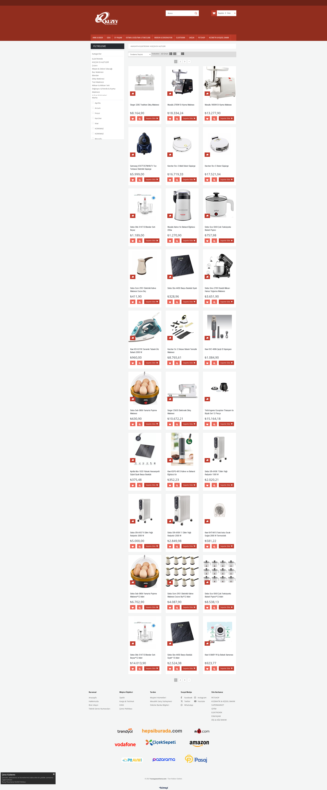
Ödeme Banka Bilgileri (159, 705)
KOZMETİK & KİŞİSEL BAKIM (219, 38)
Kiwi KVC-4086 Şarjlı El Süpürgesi (218, 349)
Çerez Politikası (125, 709)
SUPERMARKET (217, 705)
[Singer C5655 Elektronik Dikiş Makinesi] (182, 388)
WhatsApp (188, 705)
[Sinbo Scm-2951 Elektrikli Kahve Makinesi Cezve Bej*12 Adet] (182, 571)
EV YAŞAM (118, 38)
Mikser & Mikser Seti (101, 85)
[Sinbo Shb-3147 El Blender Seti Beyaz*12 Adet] (144, 632)
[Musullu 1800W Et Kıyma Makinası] (219, 82)
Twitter (187, 701)
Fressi (97, 113)
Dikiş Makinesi (98, 79)
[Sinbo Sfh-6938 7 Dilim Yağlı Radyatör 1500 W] (219, 449)
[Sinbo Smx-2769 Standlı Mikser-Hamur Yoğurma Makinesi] (219, 265)
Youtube (201, 701)
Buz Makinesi (97, 72)
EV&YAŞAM (216, 716)
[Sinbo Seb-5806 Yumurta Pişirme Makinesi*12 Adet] (144, 571)
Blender (95, 75)
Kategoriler (97, 54)
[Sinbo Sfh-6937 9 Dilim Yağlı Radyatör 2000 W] (144, 510)
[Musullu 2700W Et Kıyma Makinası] (182, 82)
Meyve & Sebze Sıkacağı (102, 69)
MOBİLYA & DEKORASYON (163, 38)
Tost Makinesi (98, 82)
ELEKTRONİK (180, 38)
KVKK (121, 705)
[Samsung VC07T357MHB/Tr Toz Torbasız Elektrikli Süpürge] (144, 143)
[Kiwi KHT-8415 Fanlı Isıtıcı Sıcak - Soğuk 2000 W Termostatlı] (219, 510)
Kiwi (96, 123)
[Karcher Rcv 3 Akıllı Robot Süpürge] (182, 143)
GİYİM (213, 709)
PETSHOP (201, 38)
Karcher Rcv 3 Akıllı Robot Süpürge (181, 166)
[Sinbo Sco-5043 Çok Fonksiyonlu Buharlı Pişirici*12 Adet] (219, 571)
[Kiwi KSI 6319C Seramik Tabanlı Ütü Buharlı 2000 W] (144, 327)
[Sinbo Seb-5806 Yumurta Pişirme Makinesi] (144, 388)
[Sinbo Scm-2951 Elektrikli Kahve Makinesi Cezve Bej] (144, 265)
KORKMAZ (99, 128)
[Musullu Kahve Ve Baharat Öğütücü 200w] (182, 204)
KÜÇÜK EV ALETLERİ (100, 62)
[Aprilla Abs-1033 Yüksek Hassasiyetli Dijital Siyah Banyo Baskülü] (144, 449)
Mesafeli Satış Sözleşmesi (161, 701)
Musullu (98, 139)
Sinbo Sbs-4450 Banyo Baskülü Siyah (182, 288)
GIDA (108, 38)
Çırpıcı (95, 65)
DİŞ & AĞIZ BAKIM (219, 720)
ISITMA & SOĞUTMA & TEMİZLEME (138, 38)
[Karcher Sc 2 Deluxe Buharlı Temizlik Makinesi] (182, 327)
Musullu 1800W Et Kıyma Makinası (218, 105)
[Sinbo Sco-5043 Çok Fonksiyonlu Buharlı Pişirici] (219, 204)
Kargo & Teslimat (126, 701)
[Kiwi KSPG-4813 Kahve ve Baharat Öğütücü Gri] (182, 449)
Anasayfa (93, 697)
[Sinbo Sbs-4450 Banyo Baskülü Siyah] (182, 265)
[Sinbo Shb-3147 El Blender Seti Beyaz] (144, 204)
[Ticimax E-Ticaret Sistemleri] (163, 788)
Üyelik (122, 697)
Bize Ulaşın (93, 705)
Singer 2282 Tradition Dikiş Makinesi (144, 105)
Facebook (188, 697)
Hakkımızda (94, 701)
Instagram (202, 697)
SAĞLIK (191, 38)
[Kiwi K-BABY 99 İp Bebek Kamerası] (219, 632)
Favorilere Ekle (132, 119)
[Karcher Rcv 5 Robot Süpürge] (219, 143)
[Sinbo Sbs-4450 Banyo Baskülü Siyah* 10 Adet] (182, 632)
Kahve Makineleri (99, 95)
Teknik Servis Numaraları (99, 709)
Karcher (98, 118)
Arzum (98, 108)
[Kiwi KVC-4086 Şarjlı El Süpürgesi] (219, 327)
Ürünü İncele (139, 119)
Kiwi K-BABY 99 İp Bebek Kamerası (219, 655)
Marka (94, 97)
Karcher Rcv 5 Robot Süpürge (217, 166)
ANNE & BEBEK (98, 38)
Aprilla (98, 103)
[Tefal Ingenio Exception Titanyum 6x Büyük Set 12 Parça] (219, 388)
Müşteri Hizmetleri (158, 697)
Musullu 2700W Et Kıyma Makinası (180, 105)
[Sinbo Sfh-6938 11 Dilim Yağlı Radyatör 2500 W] (182, 510)
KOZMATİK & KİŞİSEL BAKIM (223, 701)
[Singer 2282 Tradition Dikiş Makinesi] (144, 82)
